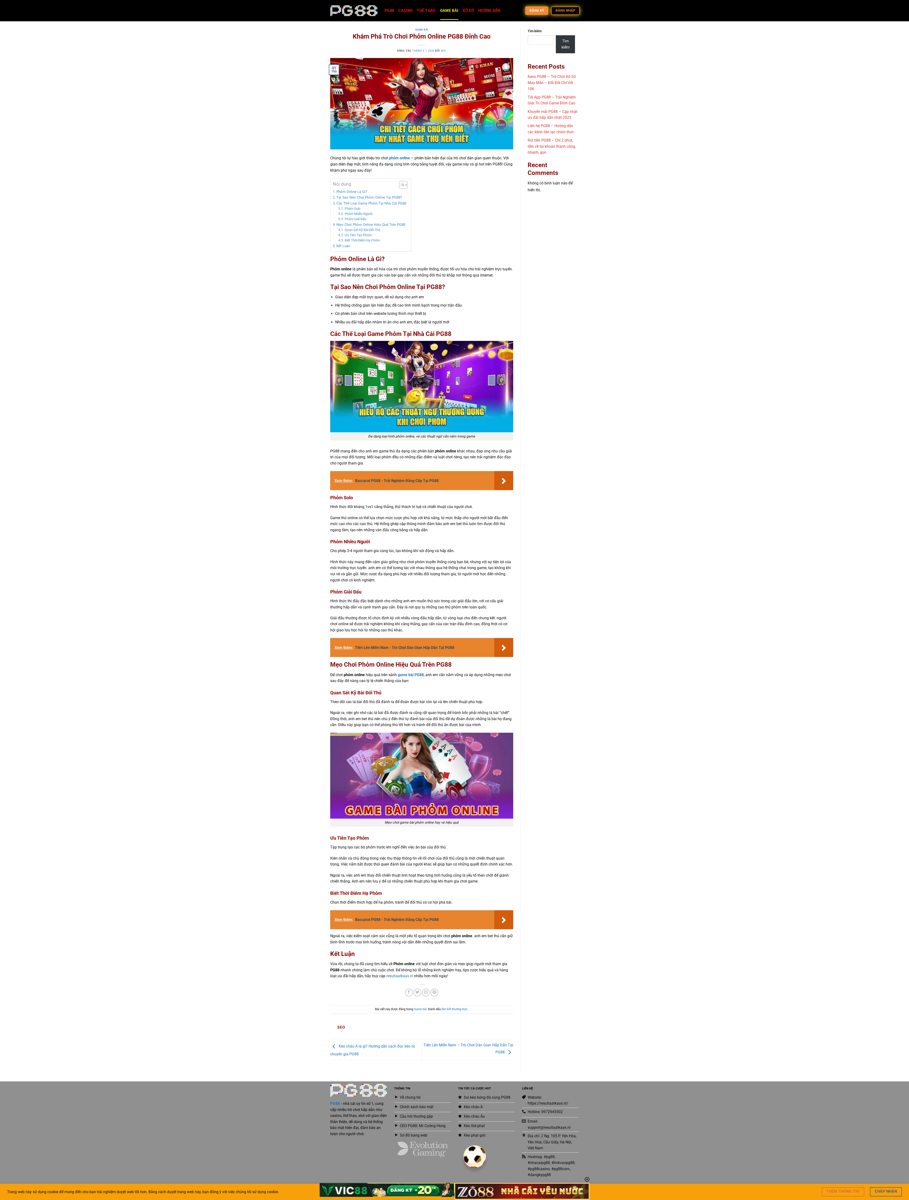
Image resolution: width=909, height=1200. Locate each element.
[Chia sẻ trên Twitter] (417, 992)
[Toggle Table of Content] (401, 185)
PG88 (389, 10)
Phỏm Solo (353, 208)
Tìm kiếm (535, 31)
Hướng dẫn (489, 10)
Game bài (449, 10)
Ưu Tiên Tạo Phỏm (358, 235)
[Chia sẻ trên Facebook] (409, 992)
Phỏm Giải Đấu (355, 219)
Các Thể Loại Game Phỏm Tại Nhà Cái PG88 (371, 203)
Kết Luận (343, 246)
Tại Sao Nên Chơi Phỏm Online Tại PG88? (369, 197)
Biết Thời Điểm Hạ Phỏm (362, 240)
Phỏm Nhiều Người (358, 214)
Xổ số (468, 10)
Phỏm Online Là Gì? (351, 192)
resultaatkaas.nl (399, 976)
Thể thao (426, 10)
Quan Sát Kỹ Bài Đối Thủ (362, 230)
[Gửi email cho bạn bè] (426, 992)
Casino (405, 10)
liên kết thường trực (454, 1009)
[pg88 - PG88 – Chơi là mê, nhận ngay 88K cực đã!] (354, 10)
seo (443, 50)
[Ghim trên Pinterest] (434, 992)
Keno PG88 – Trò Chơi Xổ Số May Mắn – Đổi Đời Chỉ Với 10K (552, 82)
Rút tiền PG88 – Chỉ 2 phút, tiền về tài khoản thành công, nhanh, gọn (552, 146)
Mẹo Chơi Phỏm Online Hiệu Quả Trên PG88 (370, 225)
